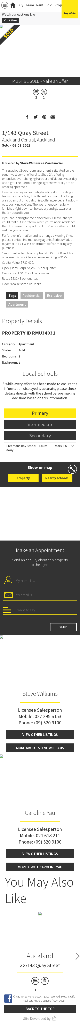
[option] (40, 952)
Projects (60, 5)
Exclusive (54, 295)
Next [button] (77, 956)
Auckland (40, 955)
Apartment (17, 304)
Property (23, 478)
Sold (49, 5)
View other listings (40, 734)
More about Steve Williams (40, 747)
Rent (39, 5)
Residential (32, 295)
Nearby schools (57, 478)
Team (29, 5)
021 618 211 (48, 835)
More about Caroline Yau (40, 867)
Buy (20, 5)
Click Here (10, 20)
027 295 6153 (48, 716)
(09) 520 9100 (48, 722)
